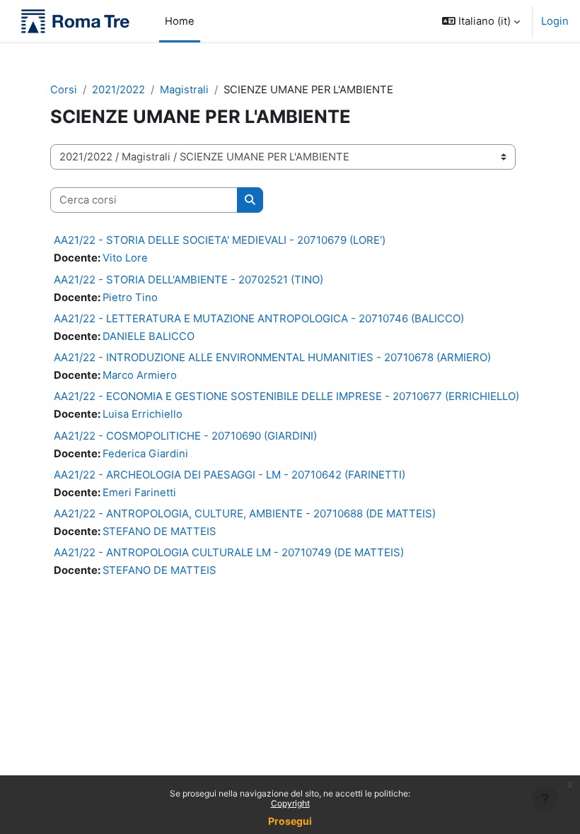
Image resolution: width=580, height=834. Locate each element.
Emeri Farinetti (139, 492)
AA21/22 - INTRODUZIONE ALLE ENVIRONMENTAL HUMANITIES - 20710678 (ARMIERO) (272, 357)
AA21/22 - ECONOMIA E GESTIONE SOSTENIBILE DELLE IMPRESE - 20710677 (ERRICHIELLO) (286, 396)
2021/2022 (118, 89)
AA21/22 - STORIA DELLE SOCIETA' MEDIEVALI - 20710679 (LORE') (219, 240)
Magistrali (184, 89)
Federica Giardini (145, 453)
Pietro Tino (130, 297)
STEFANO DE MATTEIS (159, 531)
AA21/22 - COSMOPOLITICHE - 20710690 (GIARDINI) (185, 435)
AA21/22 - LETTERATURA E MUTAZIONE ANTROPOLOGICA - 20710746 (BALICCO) (259, 318)
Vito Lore (125, 258)
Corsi (63, 89)
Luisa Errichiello (142, 414)
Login (555, 21)
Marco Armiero (140, 375)
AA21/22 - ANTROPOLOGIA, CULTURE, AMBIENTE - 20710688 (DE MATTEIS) (245, 513)
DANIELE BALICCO (149, 336)
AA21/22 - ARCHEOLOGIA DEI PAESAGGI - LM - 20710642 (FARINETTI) (229, 474)
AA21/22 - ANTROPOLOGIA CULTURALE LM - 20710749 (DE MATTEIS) (229, 552)
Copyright (290, 803)
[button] (481, 21)
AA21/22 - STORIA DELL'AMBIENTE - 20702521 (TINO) (188, 279)
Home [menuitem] (180, 21)
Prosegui (290, 821)
